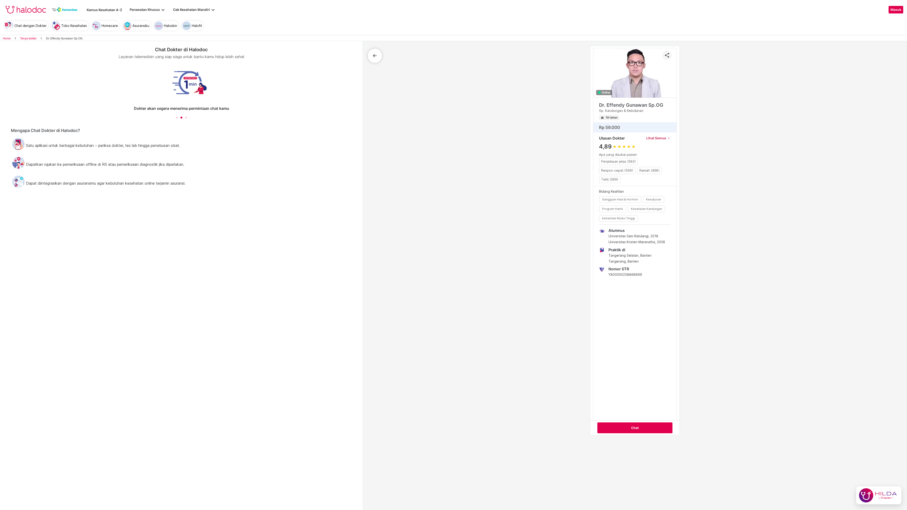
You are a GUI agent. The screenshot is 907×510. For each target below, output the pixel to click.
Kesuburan (653, 199)
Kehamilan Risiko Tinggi (618, 218)
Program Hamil (612, 209)
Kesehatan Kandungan (646, 209)
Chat (635, 428)
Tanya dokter (28, 38)
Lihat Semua (658, 138)
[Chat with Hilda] (878, 495)
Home (7, 38)
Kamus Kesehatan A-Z (104, 10)
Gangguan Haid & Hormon (620, 199)
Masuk (895, 10)
